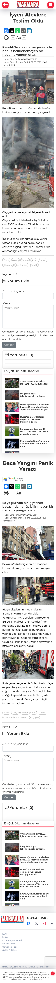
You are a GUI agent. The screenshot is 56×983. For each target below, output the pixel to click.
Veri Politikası (8, 943)
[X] (36, 923)
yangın (21, 55)
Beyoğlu (43, 617)
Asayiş (15, 260)
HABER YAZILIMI (10, 967)
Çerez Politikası (9, 947)
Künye (5, 934)
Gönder (9, 344)
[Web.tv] (52, 923)
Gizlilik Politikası (9, 950)
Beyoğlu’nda (12, 503)
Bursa (6, 260)
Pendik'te (10, 47)
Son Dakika (21, 265)
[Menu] (50, 5)
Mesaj (6, 303)
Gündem (8, 265)
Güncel (42, 260)
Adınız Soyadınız (15, 291)
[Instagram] (44, 923)
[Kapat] (53, 973)
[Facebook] (28, 923)
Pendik (33, 265)
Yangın (25, 260)
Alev (34, 260)
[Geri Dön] (5, 5)
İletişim (5, 937)
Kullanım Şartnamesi (12, 940)
